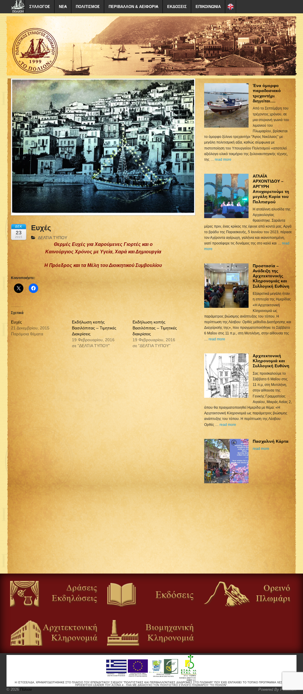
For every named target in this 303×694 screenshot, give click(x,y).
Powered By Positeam (277, 689)
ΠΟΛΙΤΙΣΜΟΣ (88, 6)
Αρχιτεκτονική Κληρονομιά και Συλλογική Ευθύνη (271, 360)
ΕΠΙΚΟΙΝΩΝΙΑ (208, 6)
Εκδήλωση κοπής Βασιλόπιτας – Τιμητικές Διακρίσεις (94, 328)
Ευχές (16, 322)
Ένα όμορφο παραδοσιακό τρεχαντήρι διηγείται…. (267, 93)
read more (223, 159)
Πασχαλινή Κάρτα (271, 441)
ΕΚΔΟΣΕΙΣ (177, 6)
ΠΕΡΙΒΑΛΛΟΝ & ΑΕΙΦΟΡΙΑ (133, 6)
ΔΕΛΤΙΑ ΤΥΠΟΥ (52, 237)
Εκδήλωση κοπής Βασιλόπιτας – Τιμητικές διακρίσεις (155, 328)
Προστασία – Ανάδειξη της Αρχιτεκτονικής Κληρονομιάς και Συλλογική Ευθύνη (271, 276)
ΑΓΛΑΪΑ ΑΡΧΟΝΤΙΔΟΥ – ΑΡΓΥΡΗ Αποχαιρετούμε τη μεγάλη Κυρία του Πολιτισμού (271, 189)
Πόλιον (25, 689)
